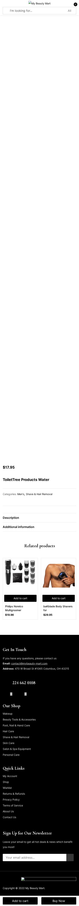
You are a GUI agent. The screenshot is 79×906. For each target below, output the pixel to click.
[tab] (39, 517)
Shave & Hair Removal (39, 494)
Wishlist (7, 787)
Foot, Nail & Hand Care (16, 725)
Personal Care (11, 754)
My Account (10, 776)
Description (11, 517)
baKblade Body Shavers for (58, 608)
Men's (20, 494)
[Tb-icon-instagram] (18, 694)
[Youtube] (25, 694)
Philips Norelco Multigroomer (14, 608)
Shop (6, 781)
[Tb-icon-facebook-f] (4, 694)
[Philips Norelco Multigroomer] (20, 576)
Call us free (20, 677)
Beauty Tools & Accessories (19, 719)
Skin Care (8, 743)
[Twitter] (11, 694)
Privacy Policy (11, 799)
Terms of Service (13, 805)
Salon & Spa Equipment (17, 748)
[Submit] (70, 857)
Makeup (7, 713)
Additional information (18, 527)
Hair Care (8, 731)
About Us (8, 811)
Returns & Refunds (14, 793)
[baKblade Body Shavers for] (58, 576)
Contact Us (9, 817)
